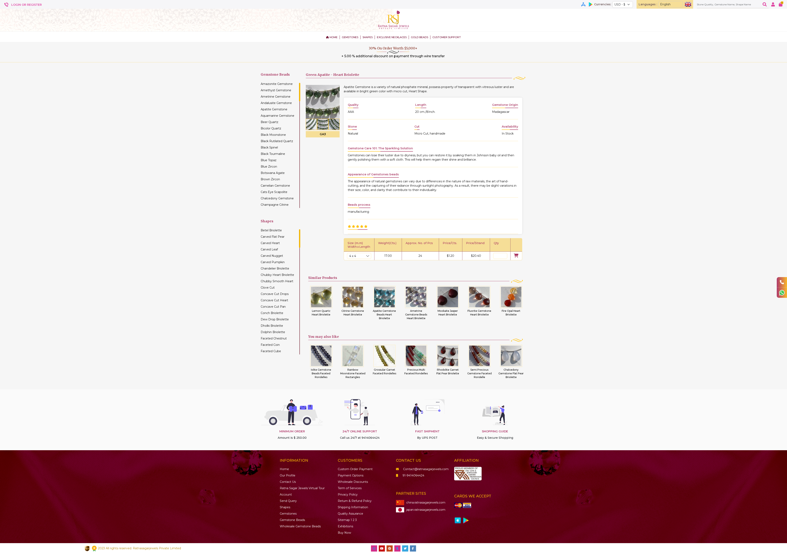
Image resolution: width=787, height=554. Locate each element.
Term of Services (350, 488)
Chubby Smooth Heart (277, 281)
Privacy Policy (348, 494)
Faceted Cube (271, 351)
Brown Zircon (270, 179)
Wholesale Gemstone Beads (300, 526)
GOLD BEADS (419, 37)
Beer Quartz (269, 122)
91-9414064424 (413, 475)
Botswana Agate (273, 173)
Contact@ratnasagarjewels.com (426, 469)
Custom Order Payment (355, 469)
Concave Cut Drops (275, 294)
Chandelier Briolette (275, 268)
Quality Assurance (350, 513)
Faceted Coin (270, 345)
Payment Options (350, 475)
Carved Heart (270, 243)
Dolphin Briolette (273, 332)
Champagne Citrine (275, 205)
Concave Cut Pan (273, 306)
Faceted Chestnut (274, 338)
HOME (333, 37)
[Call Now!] (782, 282)
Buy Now (344, 533)
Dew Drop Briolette (275, 319)
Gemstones (288, 513)
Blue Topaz (268, 160)
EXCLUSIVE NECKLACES (392, 37)
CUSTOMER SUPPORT (446, 37)
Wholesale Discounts (353, 482)
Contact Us (288, 482)
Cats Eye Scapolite (274, 192)
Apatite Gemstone (274, 109)
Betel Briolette (271, 230)
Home (284, 469)
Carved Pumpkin (273, 262)
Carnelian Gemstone (275, 185)
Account (286, 494)
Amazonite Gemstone (277, 84)
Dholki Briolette (272, 326)
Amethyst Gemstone (276, 90)
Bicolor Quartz (271, 128)
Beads (292, 520)
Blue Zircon (269, 166)
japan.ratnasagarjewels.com (425, 510)
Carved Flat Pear (272, 237)
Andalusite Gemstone (276, 103)
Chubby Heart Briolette (277, 275)
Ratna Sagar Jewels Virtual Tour (302, 488)
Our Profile (287, 475)
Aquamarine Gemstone (277, 116)
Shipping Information (353, 507)
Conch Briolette (272, 313)
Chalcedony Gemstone (277, 198)
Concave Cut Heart (274, 300)
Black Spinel (269, 147)
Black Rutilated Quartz (277, 141)
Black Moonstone (273, 135)
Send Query (288, 501)
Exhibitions (345, 526)
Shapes (285, 507)
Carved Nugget (272, 256)
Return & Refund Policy (355, 501)
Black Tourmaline (273, 154)
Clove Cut (268, 287)
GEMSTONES (350, 37)
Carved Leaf (269, 249)
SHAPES (368, 37)
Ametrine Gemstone (275, 96)
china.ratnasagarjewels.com (425, 502)
